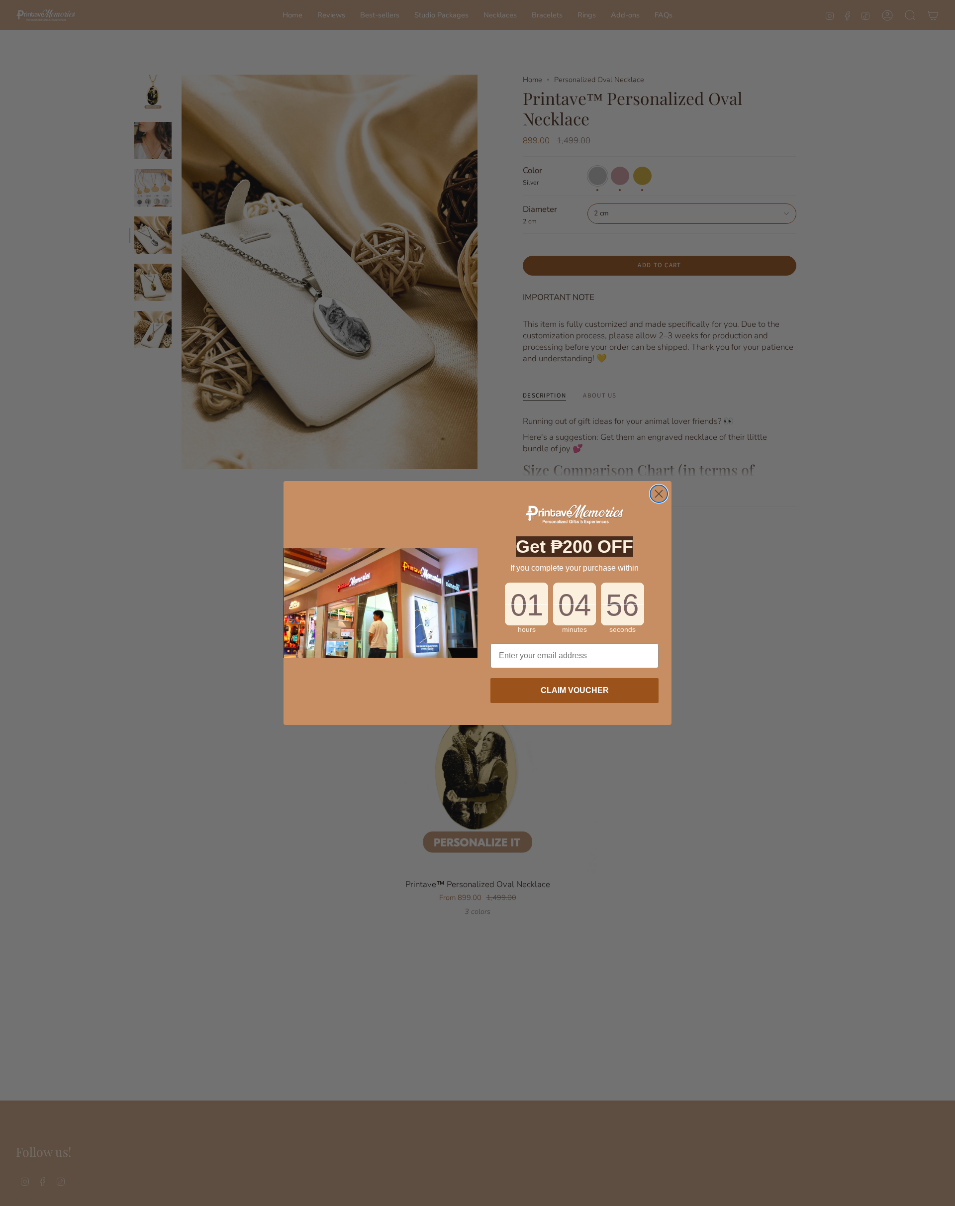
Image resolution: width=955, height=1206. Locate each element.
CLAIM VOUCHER (575, 690)
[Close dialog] (659, 493)
